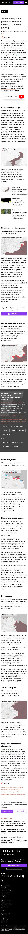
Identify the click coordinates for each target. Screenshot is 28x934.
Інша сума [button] (5, 434)
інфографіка (21, 794)
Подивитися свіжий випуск (14, 869)
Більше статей (6, 818)
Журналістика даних (7, 900)
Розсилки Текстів (6, 892)
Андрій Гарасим (6, 31)
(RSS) (6, 888)
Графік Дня (4, 918)
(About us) (9, 886)
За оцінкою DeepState (9, 749)
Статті (2, 888)
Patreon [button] (5, 442)
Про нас (3, 886)
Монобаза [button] (6, 447)
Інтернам (3, 910)
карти (21, 787)
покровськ (5, 792)
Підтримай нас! (5, 914)
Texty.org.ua (17, 55)
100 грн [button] (5, 430)
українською (13, 928)
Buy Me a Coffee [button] (17, 442)
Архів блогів (4, 920)
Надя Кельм (15, 31)
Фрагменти (4, 890)
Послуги (3, 902)
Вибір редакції (5, 894)
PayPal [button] (16, 447)
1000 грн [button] (21, 430)
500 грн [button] (13, 430)
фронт (19, 792)
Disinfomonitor (5, 908)
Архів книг (4, 922)
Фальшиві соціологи (7, 904)
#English (3, 896)
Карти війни (5, 787)
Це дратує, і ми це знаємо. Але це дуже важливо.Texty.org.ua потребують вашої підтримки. (12, 396)
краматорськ (6, 789)
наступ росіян (16, 789)
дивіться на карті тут (8, 88)
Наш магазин (5, 916)
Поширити (6, 37)
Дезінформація (5, 906)
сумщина (13, 792)
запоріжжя (14, 787)
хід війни (13, 794)
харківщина (5, 794)
